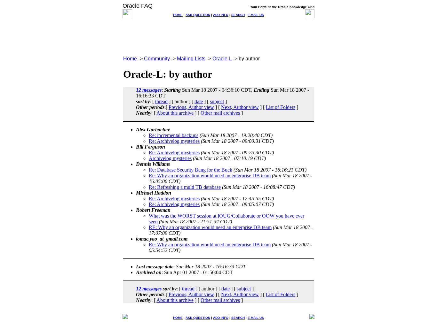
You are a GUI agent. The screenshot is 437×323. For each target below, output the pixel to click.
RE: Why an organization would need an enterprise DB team (210, 227)
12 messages (149, 90)
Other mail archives (220, 113)
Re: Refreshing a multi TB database (185, 187)
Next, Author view (240, 107)
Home (130, 58)
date (199, 101)
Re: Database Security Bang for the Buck (190, 170)
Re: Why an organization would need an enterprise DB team (210, 175)
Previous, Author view (191, 107)
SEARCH (238, 15)
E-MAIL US (256, 15)
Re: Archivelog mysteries (174, 141)
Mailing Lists (191, 58)
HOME (178, 15)
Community (157, 58)
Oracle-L (222, 58)
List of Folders (280, 107)
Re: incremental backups (173, 135)
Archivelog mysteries (170, 158)
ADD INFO (220, 15)
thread (161, 101)
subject (217, 101)
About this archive (175, 113)
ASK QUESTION (198, 15)
